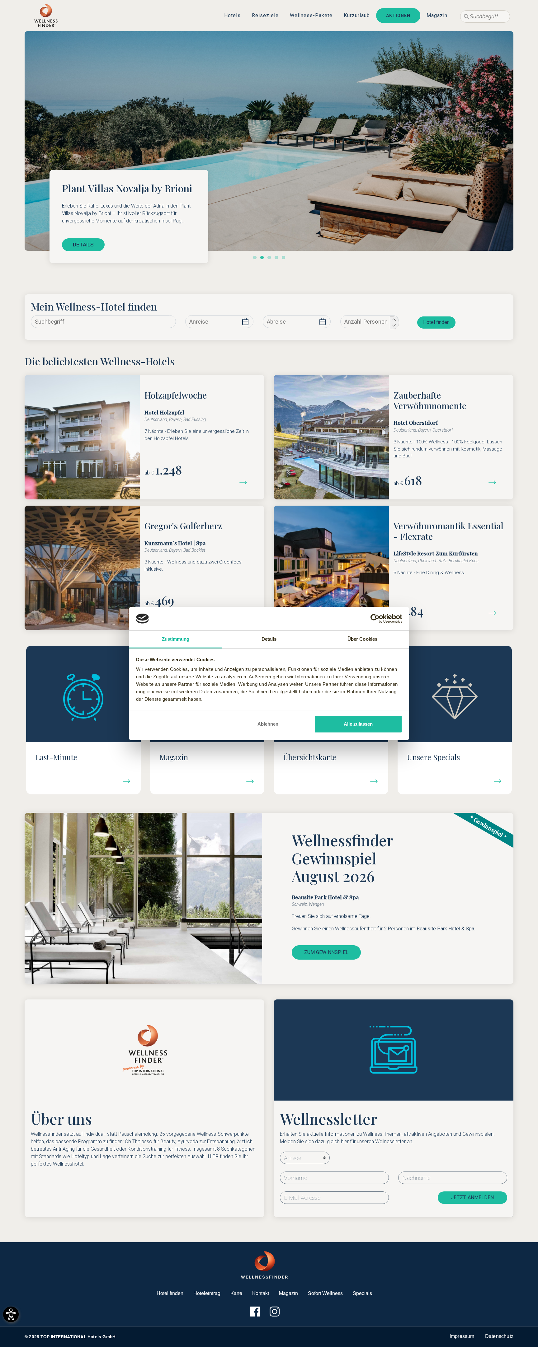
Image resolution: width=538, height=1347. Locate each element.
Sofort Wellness (325, 1293)
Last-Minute (56, 757)
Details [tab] (269, 639)
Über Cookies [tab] (362, 639)
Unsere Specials (433, 757)
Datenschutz (499, 1336)
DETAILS (83, 244)
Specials (362, 1293)
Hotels (232, 15)
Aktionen (398, 15)
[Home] (46, 15)
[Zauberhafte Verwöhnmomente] (494, 482)
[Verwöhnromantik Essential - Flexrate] (494, 612)
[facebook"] (254, 1311)
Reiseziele (265, 15)
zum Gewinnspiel (326, 952)
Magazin (437, 15)
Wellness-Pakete (311, 15)
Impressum (462, 1336)
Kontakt (260, 1293)
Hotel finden (436, 322)
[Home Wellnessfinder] (264, 1264)
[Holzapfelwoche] (245, 482)
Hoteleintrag (206, 1293)
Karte (236, 1293)
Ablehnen (267, 724)
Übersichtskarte (309, 757)
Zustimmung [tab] (176, 639)
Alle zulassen (358, 724)
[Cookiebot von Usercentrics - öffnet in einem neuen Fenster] (375, 618)
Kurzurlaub (357, 15)
